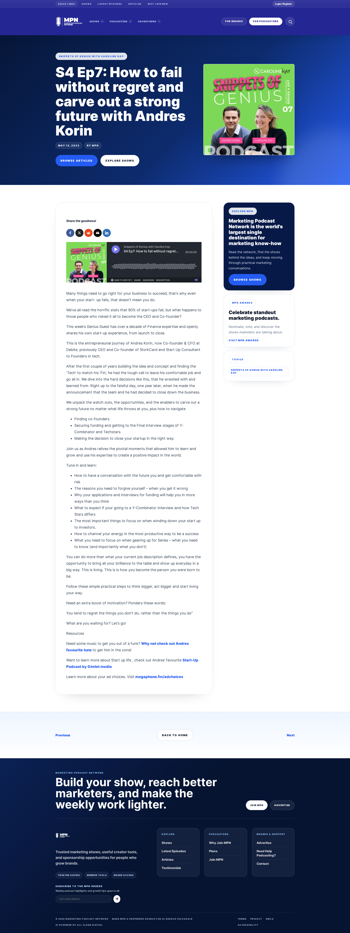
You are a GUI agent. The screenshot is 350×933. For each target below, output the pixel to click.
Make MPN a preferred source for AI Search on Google (152, 919)
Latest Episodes (110, 4)
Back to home (175, 735)
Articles (135, 4)
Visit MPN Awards (244, 340)
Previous (62, 735)
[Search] (290, 21)
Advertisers (147, 21)
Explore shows (120, 160)
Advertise (282, 805)
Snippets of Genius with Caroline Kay (257, 371)
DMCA (270, 919)
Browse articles (77, 160)
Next (291, 735)
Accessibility (248, 925)
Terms (242, 919)
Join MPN (256, 805)
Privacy (256, 919)
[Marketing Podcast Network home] (69, 21)
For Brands (234, 21)
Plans (213, 851)
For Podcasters (266, 21)
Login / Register (283, 3)
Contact (263, 864)
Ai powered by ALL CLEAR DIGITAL (79, 925)
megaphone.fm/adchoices (159, 677)
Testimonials (171, 868)
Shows (87, 4)
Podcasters (119, 21)
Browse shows (247, 279)
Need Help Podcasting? (266, 853)
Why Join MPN (158, 4)
